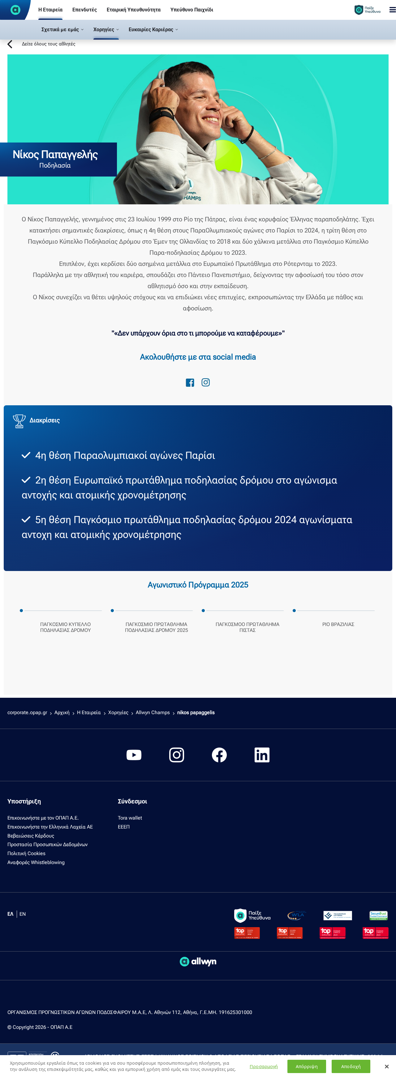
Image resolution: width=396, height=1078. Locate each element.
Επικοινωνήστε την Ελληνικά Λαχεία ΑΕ (50, 827)
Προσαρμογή (264, 1066)
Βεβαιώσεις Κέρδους (30, 836)
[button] (62, 29)
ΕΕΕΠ (124, 827)
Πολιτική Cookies (26, 853)
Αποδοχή (351, 1066)
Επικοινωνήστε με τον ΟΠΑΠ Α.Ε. (43, 818)
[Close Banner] (387, 1066)
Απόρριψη (307, 1066)
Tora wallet (130, 818)
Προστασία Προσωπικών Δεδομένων (47, 844)
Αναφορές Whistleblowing (36, 862)
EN (22, 914)
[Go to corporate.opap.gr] (15, 10)
